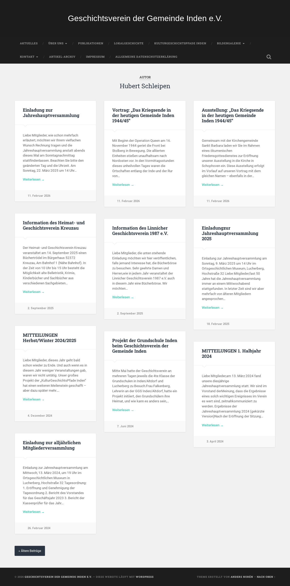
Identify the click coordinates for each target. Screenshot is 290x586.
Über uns (56, 43)
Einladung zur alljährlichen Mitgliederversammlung (52, 445)
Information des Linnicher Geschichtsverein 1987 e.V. (140, 230)
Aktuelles (29, 43)
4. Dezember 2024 (40, 415)
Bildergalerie (229, 43)
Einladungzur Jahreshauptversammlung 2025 (230, 233)
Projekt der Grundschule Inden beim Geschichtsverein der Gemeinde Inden (144, 345)
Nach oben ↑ (266, 576)
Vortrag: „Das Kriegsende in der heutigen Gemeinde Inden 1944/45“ (143, 115)
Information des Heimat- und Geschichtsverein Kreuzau (54, 225)
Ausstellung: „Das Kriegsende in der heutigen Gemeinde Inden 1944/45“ (233, 115)
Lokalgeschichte (129, 43)
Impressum (95, 56)
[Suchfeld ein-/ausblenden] (269, 57)
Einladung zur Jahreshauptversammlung (51, 112)
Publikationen (90, 43)
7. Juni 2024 (125, 426)
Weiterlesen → (34, 179)
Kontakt (27, 56)
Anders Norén (242, 576)
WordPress (145, 576)
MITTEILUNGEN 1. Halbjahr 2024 (231, 353)
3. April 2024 (215, 441)
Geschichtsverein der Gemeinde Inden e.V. (145, 18)
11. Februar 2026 (39, 195)
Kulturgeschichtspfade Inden (180, 43)
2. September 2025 (40, 308)
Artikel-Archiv (62, 56)
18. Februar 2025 (218, 324)
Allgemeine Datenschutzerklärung (146, 56)
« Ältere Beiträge (30, 551)
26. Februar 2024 (39, 528)
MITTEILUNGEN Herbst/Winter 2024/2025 (49, 337)
